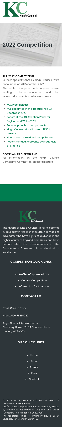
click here (47, 162)
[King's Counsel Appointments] (20, 9)
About (34, 361)
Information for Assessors (34, 286)
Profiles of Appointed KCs (34, 274)
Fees (34, 373)
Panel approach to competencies (27, 125)
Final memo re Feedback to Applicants (30, 137)
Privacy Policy (23, 403)
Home (34, 355)
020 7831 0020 (19, 315)
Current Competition (34, 280)
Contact (34, 379)
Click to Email (18, 308)
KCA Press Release (18, 104)
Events (34, 367)
